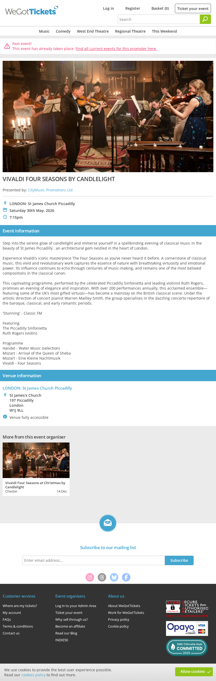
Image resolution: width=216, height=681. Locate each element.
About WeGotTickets (124, 605)
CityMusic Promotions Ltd (50, 189)
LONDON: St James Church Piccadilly (37, 388)
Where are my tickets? (20, 605)
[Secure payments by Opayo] (187, 634)
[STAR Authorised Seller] (187, 616)
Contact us (11, 633)
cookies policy (33, 674)
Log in (108, 8)
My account (12, 612)
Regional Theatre (130, 31)
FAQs (7, 619)
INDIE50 (61, 640)
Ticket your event (193, 8)
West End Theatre (93, 31)
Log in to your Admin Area (75, 605)
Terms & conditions (18, 626)
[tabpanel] (36, 468)
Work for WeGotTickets (126, 612)
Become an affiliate (70, 626)
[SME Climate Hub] (187, 655)
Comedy (63, 31)
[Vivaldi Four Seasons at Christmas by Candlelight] (36, 459)
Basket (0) (160, 8)
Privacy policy (118, 619)
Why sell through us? (71, 619)
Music (44, 31)
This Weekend (164, 31)
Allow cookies (192, 671)
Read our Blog (66, 633)
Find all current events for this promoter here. (116, 48)
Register (132, 8)
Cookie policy (118, 626)
